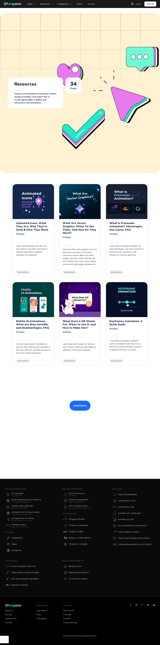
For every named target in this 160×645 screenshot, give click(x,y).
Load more (80, 405)
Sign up (150, 4)
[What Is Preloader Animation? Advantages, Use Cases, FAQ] (126, 230)
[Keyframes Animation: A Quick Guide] (126, 324)
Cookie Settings (70, 622)
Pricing (91, 4)
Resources (23, 272)
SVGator (20, 234)
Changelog (41, 618)
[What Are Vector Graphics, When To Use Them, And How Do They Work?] (80, 230)
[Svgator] (13, 4)
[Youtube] (154, 605)
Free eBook (41, 610)
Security (8, 622)
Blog (38, 614)
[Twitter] (142, 605)
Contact (66, 618)
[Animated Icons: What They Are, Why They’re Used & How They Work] (33, 230)
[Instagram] (136, 605)
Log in (138, 4)
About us (9, 610)
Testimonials (11, 618)
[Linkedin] (148, 605)
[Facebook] (131, 605)
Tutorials (67, 614)
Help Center (68, 610)
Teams (79, 4)
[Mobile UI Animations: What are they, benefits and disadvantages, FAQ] (33, 324)
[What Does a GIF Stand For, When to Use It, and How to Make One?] (80, 324)
